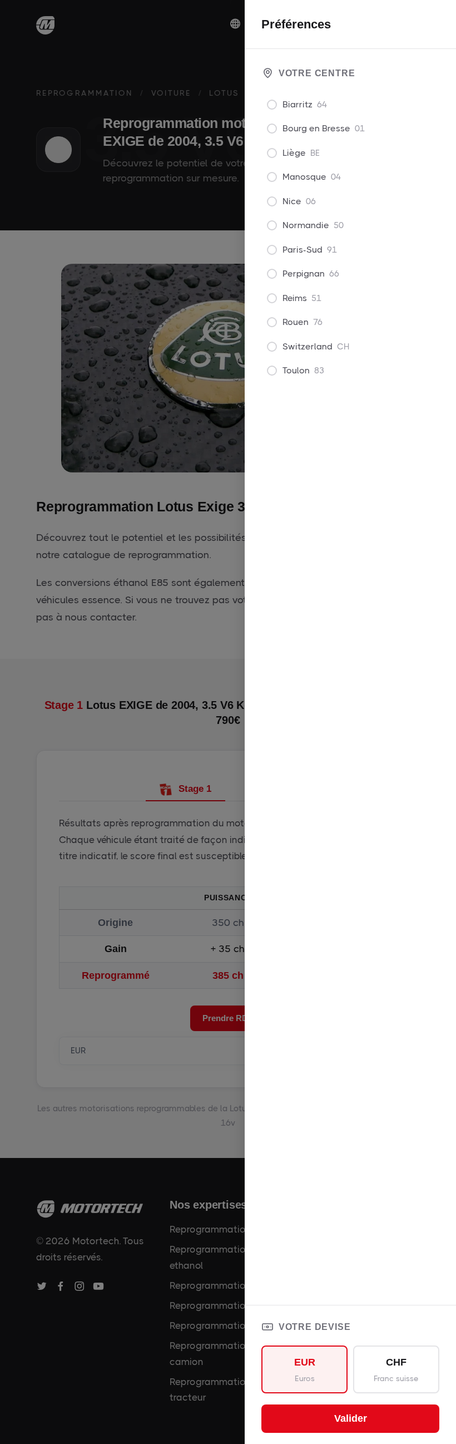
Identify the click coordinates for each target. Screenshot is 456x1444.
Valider (351, 1418)
